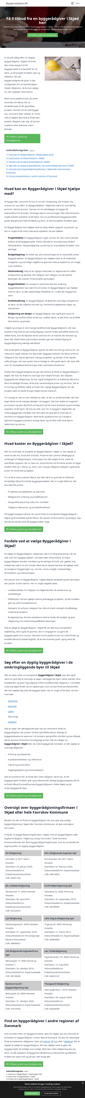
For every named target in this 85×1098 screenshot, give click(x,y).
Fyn (56, 1041)
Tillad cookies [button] (32, 1093)
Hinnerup (13, 700)
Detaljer (64, 1089)
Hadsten (12, 721)
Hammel (12, 706)
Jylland (46, 1041)
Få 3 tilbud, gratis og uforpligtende (42, 35)
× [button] (82, 1083)
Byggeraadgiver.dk (17, 3)
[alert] (42, 1089)
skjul (31, 150)
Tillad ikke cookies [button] (51, 1093)
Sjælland (68, 1041)
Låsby (11, 711)
